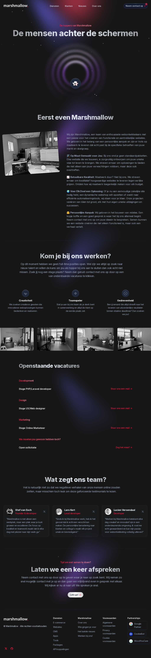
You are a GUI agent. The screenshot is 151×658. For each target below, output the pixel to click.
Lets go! (75, 594)
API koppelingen (61, 649)
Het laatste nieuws (86, 631)
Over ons (96, 6)
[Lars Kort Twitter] (93, 511)
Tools (55, 640)
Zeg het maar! (124, 447)
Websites (57, 627)
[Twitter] (6, 648)
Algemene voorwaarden (109, 624)
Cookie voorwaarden (109, 639)
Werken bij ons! (85, 636)
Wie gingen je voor (87, 627)
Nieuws (82, 6)
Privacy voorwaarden (109, 632)
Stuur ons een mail (121, 388)
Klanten (69, 6)
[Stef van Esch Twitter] (44, 511)
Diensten (54, 6)
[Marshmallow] (16, 5)
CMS (55, 631)
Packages (58, 644)
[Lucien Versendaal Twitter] (143, 511)
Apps (55, 636)
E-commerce (59, 622)
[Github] (11, 648)
